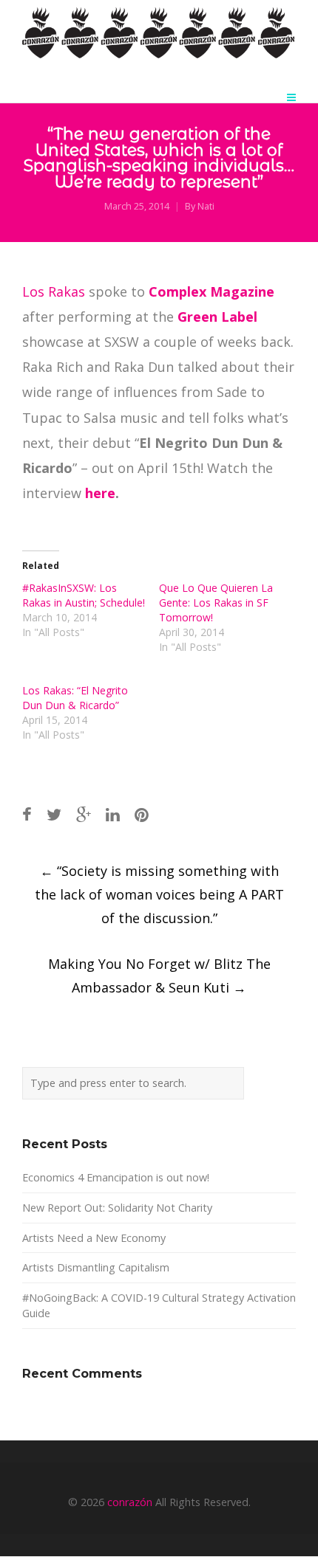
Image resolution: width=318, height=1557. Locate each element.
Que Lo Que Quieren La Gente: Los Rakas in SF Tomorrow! (216, 602)
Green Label (217, 316)
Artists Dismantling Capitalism (95, 1267)
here (100, 493)
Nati (205, 206)
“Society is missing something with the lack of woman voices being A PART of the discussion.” (159, 894)
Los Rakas (53, 291)
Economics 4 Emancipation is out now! (115, 1177)
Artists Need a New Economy (94, 1238)
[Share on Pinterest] (142, 814)
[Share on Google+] (83, 814)
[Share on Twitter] (54, 814)
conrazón (129, 1502)
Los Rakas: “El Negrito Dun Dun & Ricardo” (75, 697)
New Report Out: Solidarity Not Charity (117, 1208)
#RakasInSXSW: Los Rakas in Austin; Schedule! (83, 595)
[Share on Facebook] (27, 814)
